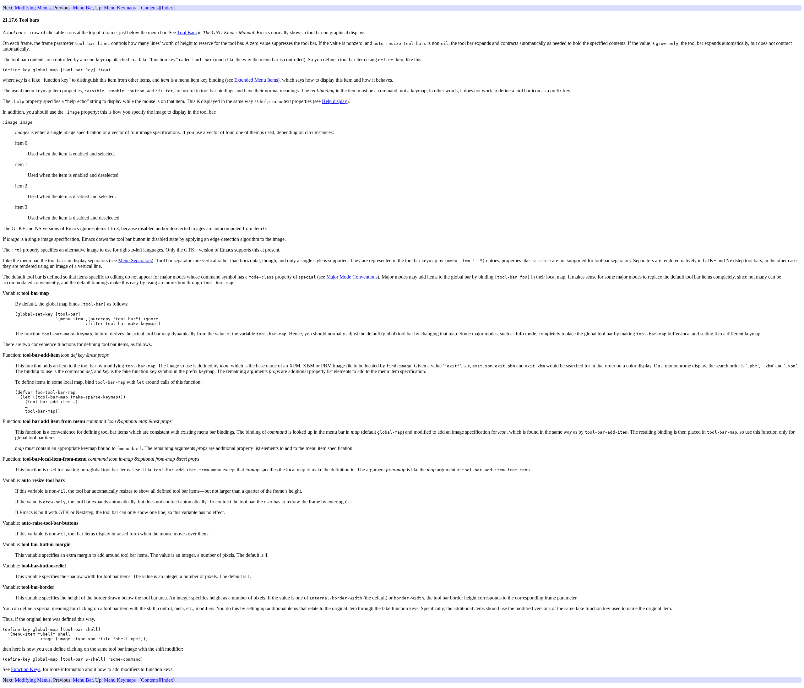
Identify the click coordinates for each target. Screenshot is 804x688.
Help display (334, 101)
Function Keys (25, 669)
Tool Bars (187, 32)
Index (167, 7)
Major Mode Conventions (352, 276)
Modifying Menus (33, 7)
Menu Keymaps (120, 7)
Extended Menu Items (256, 80)
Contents (150, 7)
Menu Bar (83, 7)
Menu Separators (135, 260)
